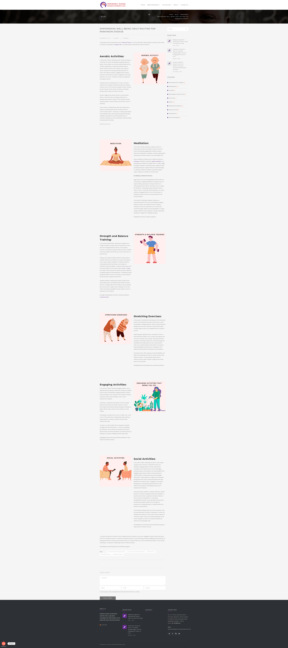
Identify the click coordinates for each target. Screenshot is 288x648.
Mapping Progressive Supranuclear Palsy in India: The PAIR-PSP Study (180, 41)
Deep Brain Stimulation (176, 94)
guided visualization (156, 161)
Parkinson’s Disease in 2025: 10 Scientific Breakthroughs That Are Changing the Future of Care (179, 52)
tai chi (123, 268)
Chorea (171, 90)
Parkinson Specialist (106, 554)
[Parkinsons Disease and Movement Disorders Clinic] (113, 4)
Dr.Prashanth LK (151, 551)
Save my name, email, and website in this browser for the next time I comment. (120, 591)
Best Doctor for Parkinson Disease (116, 551)
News (175, 5)
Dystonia (172, 98)
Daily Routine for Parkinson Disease (136, 551)
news (170, 102)
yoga (129, 268)
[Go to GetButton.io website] (3, 646)
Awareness (184, 14)
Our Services (166, 5)
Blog (176, 14)
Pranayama (136, 161)
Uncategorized (174, 117)
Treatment (172, 113)
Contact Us (184, 5)
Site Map (104, 625)
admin (117, 38)
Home (143, 5)
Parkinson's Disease (118, 554)
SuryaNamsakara (104, 297)
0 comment (125, 38)
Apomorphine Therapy (176, 82)
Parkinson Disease (126, 42)
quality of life (118, 44)
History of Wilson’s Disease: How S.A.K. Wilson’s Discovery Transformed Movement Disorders (179, 66)
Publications (173, 109)
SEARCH (186, 29)
